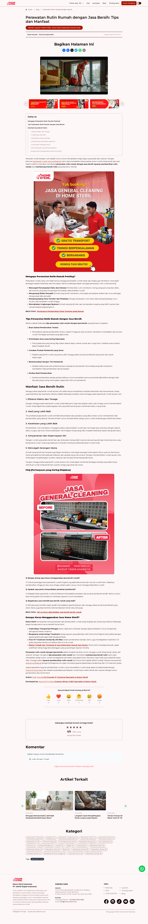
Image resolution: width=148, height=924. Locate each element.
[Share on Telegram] (76, 50)
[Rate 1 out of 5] (67, 727)
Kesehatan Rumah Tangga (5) (54, 853)
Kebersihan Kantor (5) (34, 849)
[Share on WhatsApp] (80, 50)
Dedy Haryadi (60, 677)
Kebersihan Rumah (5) (80, 849)
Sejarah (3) (70, 845)
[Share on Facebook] (64, 50)
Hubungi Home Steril (34, 670)
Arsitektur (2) (50, 838)
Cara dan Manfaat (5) (45, 845)
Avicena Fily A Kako (67, 682)
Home (30, 9)
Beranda (109, 888)
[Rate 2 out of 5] (70, 727)
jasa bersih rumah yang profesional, (47, 161)
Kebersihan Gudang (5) (35, 838)
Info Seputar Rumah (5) (67, 842)
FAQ (88, 3)
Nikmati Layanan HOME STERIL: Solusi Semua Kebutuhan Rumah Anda (54, 28)
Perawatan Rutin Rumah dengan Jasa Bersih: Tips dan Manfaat (58, 9)
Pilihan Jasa (75, 3)
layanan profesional (34, 663)
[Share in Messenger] (68, 50)
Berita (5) (66, 849)
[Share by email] (84, 50)
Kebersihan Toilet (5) (52, 849)
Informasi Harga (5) (49, 842)
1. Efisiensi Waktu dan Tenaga (40, 131)
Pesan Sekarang (129, 3)
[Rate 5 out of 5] (80, 727)
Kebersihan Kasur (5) (97, 845)
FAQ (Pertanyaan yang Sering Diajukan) (44, 148)
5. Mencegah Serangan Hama (40, 144)
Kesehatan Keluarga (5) (87, 842)
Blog (104, 3)
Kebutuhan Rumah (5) (93, 853)
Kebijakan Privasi (19, 912)
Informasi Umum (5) (75, 853)
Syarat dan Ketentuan (37, 912)
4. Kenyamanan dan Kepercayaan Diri (43, 141)
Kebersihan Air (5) (33, 842)
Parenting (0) (81, 845)
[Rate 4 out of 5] (77, 727)
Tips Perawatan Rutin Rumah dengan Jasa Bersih (46, 124)
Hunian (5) (59, 845)
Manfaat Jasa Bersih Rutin (37, 128)
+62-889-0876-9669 (76, 900)
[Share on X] (72, 50)
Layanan (125, 888)
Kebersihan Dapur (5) (88, 838)
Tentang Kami (114, 3)
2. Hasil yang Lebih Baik (38, 135)
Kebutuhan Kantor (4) (106, 838)
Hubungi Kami (111, 893)
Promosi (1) (31, 845)
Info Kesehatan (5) (105, 842)
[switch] (139, 3)
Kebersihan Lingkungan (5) (68, 838)
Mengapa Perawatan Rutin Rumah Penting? (44, 121)
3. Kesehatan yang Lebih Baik (40, 138)
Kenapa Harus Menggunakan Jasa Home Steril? (46, 151)
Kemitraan (96, 3)
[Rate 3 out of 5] (74, 727)
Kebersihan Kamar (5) (98, 849)
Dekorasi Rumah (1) (34, 853)
